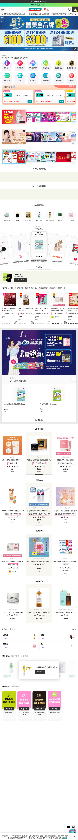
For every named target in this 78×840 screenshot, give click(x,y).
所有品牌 (39, 267)
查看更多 (40, 420)
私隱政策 (64, 838)
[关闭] (75, 836)
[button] (75, 9)
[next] (74, 379)
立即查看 (9, 709)
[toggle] (2, 18)
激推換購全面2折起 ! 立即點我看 (26, 14)
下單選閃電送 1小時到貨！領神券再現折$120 (52, 14)
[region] (39, 836)
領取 (30, 101)
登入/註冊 (21, 279)
